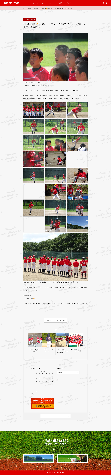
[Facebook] (106, 3)
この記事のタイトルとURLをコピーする (55, 320)
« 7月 (32, 393)
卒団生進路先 (68, 3)
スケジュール (51, 3)
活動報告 (43, 3)
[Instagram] (104, 3)
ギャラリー (76, 3)
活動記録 (33, 19)
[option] (35, 344)
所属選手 (60, 3)
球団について (35, 3)
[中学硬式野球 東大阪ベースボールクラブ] (11, 3)
